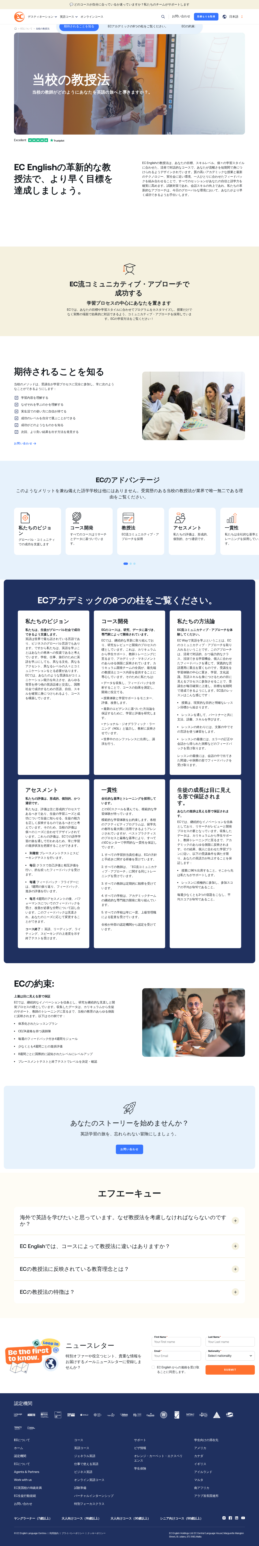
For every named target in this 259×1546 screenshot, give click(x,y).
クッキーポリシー (96, 1533)
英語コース (67, 16)
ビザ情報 (140, 1448)
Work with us (23, 1480)
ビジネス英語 (83, 1472)
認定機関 (20, 1456)
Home (15, 28)
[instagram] (224, 1518)
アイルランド (203, 1472)
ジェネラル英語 (84, 1456)
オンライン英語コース (89, 1480)
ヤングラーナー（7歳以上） (33, 1518)
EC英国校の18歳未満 (28, 1488)
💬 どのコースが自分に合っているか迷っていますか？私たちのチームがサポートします (129, 4)
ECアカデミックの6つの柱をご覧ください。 (138, 26)
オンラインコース (92, 16)
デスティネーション (40, 16)
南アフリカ (201, 1488)
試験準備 (80, 1488)
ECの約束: (188, 26)
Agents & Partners (26, 1472)
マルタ (198, 1480)
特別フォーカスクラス (89, 1504)
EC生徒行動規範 (25, 1496)
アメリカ (200, 1448)
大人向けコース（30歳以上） (131, 1518)
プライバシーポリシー (73, 1533)
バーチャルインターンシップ (94, 1496)
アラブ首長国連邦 (206, 1496)
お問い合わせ (23, 443)
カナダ (198, 1456)
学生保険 (140, 1468)
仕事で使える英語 (86, 1464)
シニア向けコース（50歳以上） (181, 1518)
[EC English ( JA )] (19, 17)
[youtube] (243, 1518)
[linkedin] (236, 1518)
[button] (163, 16)
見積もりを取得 (206, 16)
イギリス (200, 1464)
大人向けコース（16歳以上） (81, 1518)
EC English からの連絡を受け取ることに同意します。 (178, 1370)
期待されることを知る (79, 26)
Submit (230, 1369)
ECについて (26, 28)
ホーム (18, 1448)
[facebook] (230, 1518)
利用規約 (54, 1533)
